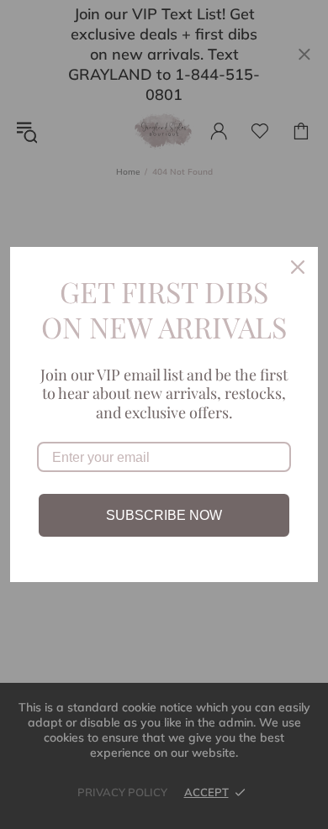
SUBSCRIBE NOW (164, 515)
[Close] (298, 267)
